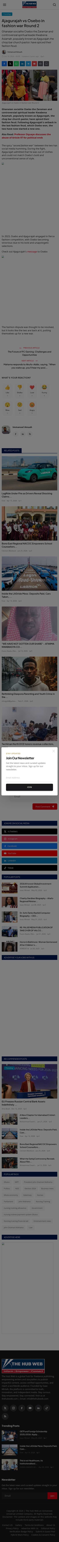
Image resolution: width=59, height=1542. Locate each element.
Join (29, 787)
